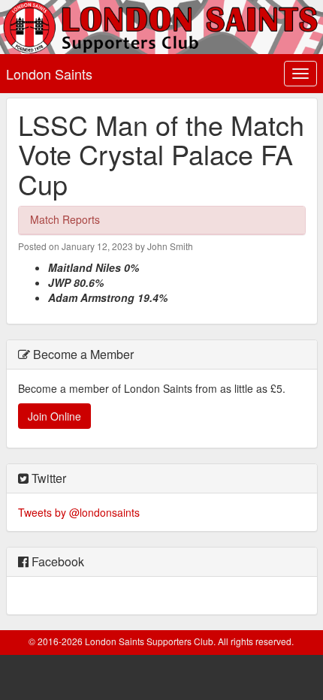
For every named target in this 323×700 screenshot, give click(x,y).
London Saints (49, 73)
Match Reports (65, 219)
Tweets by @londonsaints (79, 512)
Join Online (54, 416)
